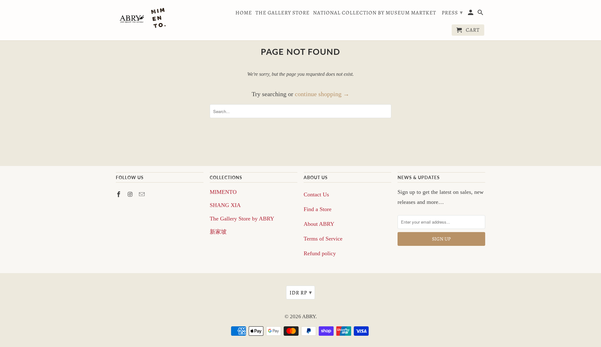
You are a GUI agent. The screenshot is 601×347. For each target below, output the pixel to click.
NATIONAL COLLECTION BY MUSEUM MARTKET (374, 13)
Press (452, 12)
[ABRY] (144, 19)
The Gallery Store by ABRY (242, 218)
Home (243, 13)
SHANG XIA (225, 205)
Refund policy (320, 253)
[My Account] (471, 13)
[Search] (481, 13)
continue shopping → (322, 94)
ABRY (309, 316)
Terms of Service (323, 239)
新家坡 (218, 232)
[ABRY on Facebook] (119, 194)
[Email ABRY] (142, 194)
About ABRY (319, 224)
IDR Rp (301, 292)
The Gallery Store (282, 13)
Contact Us (316, 194)
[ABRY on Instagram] (130, 194)
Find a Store (317, 209)
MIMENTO (223, 192)
